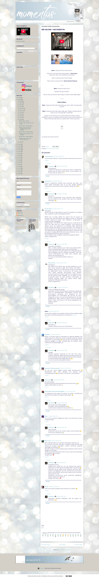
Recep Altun (48, 208)
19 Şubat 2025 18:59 (62, 322)
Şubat (20, 119)
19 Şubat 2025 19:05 (62, 350)
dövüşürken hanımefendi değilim (54, 391)
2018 (19, 155)
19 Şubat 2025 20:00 (61, 263)
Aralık (20, 101)
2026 (19, 97)
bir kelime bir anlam (53, 148)
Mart (20, 117)
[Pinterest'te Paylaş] (58, 146)
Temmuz (21, 110)
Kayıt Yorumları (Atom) (64, 549)
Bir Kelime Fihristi (21, 41)
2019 (19, 153)
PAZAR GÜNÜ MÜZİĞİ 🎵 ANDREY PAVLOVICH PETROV (25, 129)
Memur (74, 315)
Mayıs (20, 114)
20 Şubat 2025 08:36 (62, 287)
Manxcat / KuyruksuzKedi (52, 368)
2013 (19, 164)
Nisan (20, 115)
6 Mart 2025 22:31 (61, 462)
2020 (19, 151)
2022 (19, 148)
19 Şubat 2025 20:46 (65, 368)
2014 (19, 162)
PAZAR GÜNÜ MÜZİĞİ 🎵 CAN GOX (26, 123)
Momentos (51, 166)
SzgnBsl (47, 334)
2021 (19, 149)
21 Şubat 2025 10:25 (70, 391)
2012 (19, 166)
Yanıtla (46, 160)
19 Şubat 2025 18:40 (62, 166)
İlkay (46, 416)
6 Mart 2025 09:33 (56, 440)
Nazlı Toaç (48, 440)
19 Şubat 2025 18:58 (62, 244)
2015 (19, 160)
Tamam (70, 576)
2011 (19, 168)
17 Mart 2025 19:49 (54, 486)
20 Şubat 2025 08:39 (58, 380)
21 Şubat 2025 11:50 (53, 416)
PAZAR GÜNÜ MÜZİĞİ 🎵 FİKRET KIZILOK (25, 139)
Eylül (20, 106)
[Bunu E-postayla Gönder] (53, 146)
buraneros (48, 181)
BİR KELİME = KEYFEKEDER (26, 131)
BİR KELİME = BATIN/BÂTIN (25, 126)
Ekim (20, 104)
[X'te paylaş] (55, 146)
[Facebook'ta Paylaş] (56, 146)
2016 (19, 159)
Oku (67, 576)
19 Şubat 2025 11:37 (57, 208)
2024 (19, 144)
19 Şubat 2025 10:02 (58, 156)
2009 (19, 171)
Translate (27, 206)
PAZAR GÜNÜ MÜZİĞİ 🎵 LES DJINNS (26, 134)
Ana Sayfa (62, 544)
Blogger (41, 568)
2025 (19, 99)
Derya (47, 486)
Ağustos (21, 108)
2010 (19, 170)
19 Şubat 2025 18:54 (62, 194)
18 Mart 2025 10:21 (61, 496)
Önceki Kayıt (78, 544)
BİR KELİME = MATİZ (24, 121)
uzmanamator (49, 156)
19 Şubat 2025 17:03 (53, 311)
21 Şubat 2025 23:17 (62, 427)
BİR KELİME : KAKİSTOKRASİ (26, 136)
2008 (19, 173)
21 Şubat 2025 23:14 (62, 402)
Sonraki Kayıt (46, 544)
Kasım (20, 103)
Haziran (21, 112)
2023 (19, 146)
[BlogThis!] (54, 146)
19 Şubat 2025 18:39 (55, 334)
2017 (19, 157)
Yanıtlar (48, 163)
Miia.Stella (20, 212)
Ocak (20, 142)
